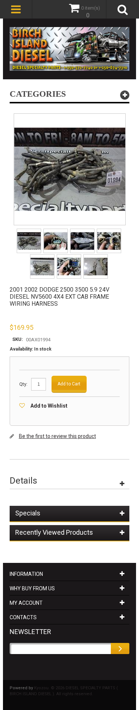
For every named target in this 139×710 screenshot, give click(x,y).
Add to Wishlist (48, 406)
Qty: (23, 384)
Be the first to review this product (57, 436)
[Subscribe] (120, 648)
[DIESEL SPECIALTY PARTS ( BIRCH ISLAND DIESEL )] (70, 49)
